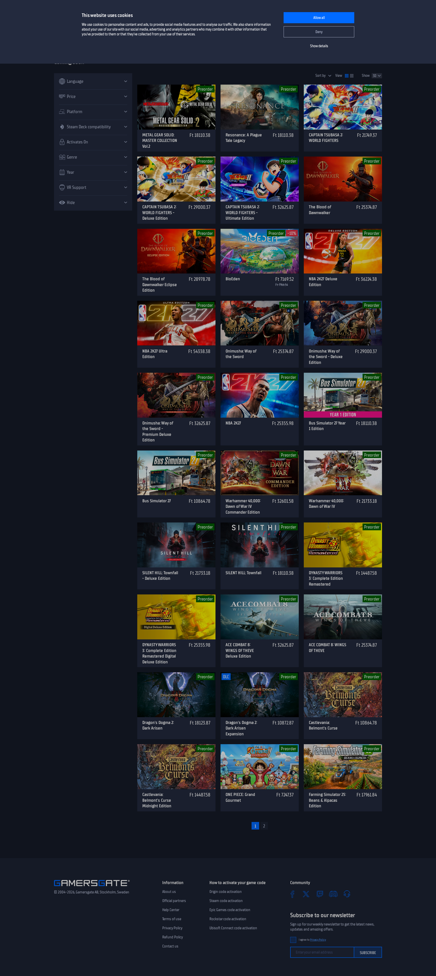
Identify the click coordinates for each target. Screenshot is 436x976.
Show (366, 75)
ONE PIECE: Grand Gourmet (240, 797)
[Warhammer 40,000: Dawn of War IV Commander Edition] (260, 473)
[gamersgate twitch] (319, 894)
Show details (319, 46)
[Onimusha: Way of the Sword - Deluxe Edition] (343, 323)
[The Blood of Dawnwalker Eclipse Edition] (176, 251)
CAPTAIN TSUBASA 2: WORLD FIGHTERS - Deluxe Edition (159, 212)
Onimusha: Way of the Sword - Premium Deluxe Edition (157, 431)
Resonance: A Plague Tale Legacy (244, 137)
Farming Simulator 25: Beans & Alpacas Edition (327, 800)
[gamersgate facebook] (292, 894)
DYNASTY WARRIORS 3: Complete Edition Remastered (326, 578)
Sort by (320, 75)
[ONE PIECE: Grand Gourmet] (260, 766)
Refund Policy (172, 937)
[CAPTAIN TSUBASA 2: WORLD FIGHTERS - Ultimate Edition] (260, 179)
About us (169, 891)
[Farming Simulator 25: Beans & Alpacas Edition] (343, 766)
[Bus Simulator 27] (176, 473)
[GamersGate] (92, 887)
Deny (319, 32)
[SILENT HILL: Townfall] (260, 544)
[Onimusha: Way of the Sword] (260, 323)
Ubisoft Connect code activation (233, 928)
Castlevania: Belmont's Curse (323, 725)
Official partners (174, 900)
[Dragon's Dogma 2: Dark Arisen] (176, 694)
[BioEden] (260, 251)
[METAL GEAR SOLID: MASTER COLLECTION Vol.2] (176, 107)
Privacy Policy (172, 928)
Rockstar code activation (227, 918)
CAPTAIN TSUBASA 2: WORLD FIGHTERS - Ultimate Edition (243, 212)
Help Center (170, 909)
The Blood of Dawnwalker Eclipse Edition (159, 284)
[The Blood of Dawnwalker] (343, 179)
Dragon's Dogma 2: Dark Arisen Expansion (241, 728)
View (338, 75)
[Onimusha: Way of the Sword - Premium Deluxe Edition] (176, 395)
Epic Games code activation (229, 909)
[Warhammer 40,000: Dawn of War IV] (343, 473)
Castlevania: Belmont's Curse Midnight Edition (156, 800)
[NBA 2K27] (260, 395)
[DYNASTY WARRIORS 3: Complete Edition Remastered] (343, 544)
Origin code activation (225, 891)
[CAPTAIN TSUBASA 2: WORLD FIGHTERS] (343, 107)
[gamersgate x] (306, 894)
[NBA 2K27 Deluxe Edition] (343, 251)
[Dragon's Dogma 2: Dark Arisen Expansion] (260, 694)
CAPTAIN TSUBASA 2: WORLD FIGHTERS (326, 137)
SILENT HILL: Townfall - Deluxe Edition (160, 575)
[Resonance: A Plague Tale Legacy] (260, 107)
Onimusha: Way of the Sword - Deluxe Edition (326, 356)
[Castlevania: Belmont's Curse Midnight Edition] (176, 766)
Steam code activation (226, 900)
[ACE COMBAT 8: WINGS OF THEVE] (343, 616)
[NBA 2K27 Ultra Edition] (176, 323)
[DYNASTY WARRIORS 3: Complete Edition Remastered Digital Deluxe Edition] (176, 616)
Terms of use (171, 918)
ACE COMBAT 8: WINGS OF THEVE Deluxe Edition (240, 650)
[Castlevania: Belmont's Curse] (343, 694)
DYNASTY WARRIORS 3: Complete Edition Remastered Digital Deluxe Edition (159, 653)
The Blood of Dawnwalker (320, 209)
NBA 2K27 (233, 423)
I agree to (312, 940)
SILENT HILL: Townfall (243, 572)
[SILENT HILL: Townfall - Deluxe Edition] (176, 544)
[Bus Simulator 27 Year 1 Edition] (343, 395)
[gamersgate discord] (333, 894)
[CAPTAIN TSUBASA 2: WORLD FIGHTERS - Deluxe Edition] (176, 179)
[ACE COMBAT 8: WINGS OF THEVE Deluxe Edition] (260, 616)
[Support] (347, 894)
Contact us (170, 946)
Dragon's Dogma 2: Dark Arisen (158, 725)
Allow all (319, 17)
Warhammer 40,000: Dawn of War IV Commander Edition (243, 506)
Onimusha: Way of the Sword (241, 354)
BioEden (233, 279)
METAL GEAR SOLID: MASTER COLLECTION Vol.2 (159, 140)
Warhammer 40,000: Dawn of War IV (326, 503)
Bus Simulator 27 (156, 501)
